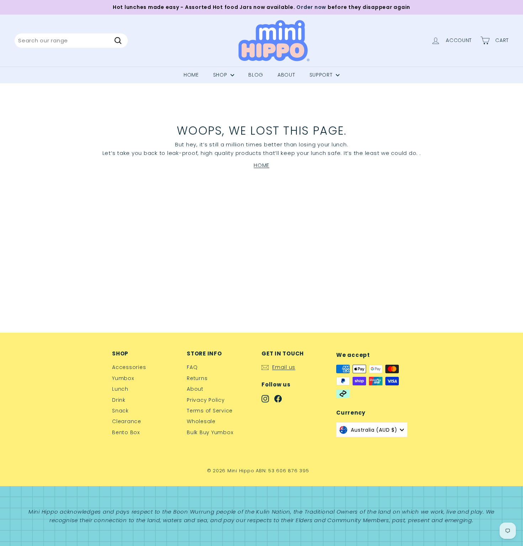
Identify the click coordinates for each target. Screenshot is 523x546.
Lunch (120, 388)
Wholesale (201, 421)
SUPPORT (322, 74)
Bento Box (126, 432)
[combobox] (71, 40)
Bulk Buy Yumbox (210, 432)
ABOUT (286, 74)
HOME (261, 165)
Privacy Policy (206, 400)
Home (191, 74)
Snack (120, 410)
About (195, 388)
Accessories (129, 367)
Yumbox (123, 378)
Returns (197, 378)
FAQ (192, 367)
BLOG (255, 74)
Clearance (126, 421)
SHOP (221, 74)
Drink (119, 400)
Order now (311, 7)
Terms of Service (210, 410)
